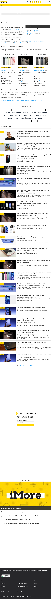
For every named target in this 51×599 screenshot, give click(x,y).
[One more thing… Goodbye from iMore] (25, 495)
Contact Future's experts (22, 580)
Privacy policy (36, 580)
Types (42, 5)
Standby (27, 100)
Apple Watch (21, 5)
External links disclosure (22, 586)
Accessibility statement (22, 583)
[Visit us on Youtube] (34, 2)
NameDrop (33, 100)
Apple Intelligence (19, 13)
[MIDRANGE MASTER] (25, 60)
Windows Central (5, 591)
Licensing (3, 586)
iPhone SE (2, 249)
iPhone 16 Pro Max (6, 42)
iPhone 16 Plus (37, 41)
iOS (32, 5)
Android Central (37, 589)
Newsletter (3, 589)
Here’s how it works (33, 17)
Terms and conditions (6, 580)
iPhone (6, 5)
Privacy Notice (30, 427)
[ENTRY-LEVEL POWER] (9, 60)
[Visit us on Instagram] (36, 2)
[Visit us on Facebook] (30, 2)
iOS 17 (44, 96)
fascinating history (15, 29)
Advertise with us (21, 589)
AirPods (28, 5)
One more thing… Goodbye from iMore (12, 508)
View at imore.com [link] (6, 67)
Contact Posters (20, 100)
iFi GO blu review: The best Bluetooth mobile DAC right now (17, 519)
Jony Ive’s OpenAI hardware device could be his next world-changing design (21, 523)
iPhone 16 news (40, 13)
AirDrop (40, 100)
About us (35, 586)
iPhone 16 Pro (45, 41)
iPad (15, 5)
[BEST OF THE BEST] (42, 60)
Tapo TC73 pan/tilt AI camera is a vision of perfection (15, 512)
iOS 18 (10, 13)
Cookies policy (4, 583)
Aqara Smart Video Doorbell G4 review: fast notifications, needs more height (20, 515)
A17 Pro (23, 82)
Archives (32, 365)
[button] (48, 1)
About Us (37, 5)
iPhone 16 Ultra (18, 42)
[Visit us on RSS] (38, 2)
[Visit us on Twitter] (32, 2)
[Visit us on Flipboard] (40, 2)
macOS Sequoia (30, 13)
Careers (35, 583)
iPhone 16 (29, 41)
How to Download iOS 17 (7, 100)
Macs (11, 5)
